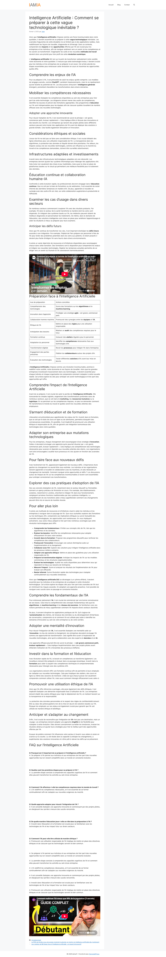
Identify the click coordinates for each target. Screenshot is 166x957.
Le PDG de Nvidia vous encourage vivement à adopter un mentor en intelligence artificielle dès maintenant (65, 942)
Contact (127, 5)
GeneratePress (94, 954)
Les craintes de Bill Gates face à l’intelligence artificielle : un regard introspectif (56, 944)
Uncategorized (36, 940)
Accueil (111, 5)
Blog (118, 5)
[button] (134, 5)
